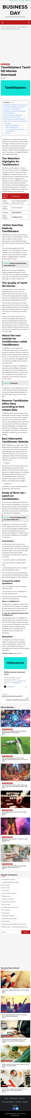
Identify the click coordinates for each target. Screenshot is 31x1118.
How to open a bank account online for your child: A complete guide (15, 1065)
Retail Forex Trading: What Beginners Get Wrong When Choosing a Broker (14, 1089)
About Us (25, 1102)
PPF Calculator (6, 910)
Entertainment (5, 64)
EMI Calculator (6, 885)
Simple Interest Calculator (9, 918)
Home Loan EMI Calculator (9, 893)
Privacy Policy (13, 1098)
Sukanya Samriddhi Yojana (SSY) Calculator (14, 924)
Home (6, 1098)
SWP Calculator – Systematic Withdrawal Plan (15, 927)
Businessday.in (15, 1115)
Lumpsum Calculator (8, 899)
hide (12, 102)
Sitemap (15, 1105)
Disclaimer (22, 1098)
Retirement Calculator (8, 916)
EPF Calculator (6, 888)
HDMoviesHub (17, 653)
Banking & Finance (7, 1036)
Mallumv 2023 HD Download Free (17, 699)
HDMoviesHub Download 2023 (12, 695)
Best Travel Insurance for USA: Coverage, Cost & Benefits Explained (14, 1015)
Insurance (5, 1011)
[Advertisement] (15, 46)
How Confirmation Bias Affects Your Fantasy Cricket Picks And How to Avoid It (14, 758)
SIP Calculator (6, 921)
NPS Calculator (6, 904)
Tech (3, 986)
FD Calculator (5, 890)
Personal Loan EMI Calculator (10, 907)
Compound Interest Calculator (10, 882)
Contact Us (18, 1102)
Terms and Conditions (8, 1102)
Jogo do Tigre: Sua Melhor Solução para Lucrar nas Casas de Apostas (14, 866)
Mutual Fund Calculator (8, 902)
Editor (3, 734)
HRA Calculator (6, 896)
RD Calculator (5, 913)
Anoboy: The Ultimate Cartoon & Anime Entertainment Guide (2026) (14, 731)
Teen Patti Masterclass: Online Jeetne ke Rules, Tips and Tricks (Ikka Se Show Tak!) (14, 785)
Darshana (3, 78)
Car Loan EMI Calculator (8, 879)
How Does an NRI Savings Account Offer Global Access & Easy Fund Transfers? (14, 1040)
